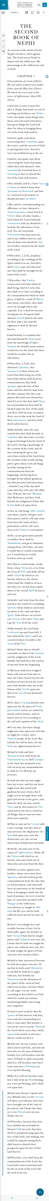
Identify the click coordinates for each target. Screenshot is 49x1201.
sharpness (36, 968)
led (40, 242)
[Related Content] (38, 12)
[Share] (3, 51)
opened (12, 1034)
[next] (37, 1198)
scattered (25, 529)
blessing (30, 1066)
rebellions (32, 141)
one (41, 807)
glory (28, 636)
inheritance (20, 420)
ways (10, 746)
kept (31, 339)
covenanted (14, 223)
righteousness (25, 852)
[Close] (3, 35)
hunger (12, 903)
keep (42, 401)
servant (40, 1097)
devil (40, 721)
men (10, 807)
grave (11, 615)
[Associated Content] (46, 76)
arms (10, 643)
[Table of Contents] (3, 12)
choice (11, 216)
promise (24, 367)
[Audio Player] (40, 1192)
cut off (22, 693)
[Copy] (3, 46)
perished (31, 198)
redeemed (13, 632)
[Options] (43, 12)
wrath (26, 689)
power (11, 1015)
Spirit (39, 1026)
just (12, 505)
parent (11, 607)
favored (12, 738)
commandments (16, 759)
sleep (24, 568)
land (29, 280)
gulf (32, 590)
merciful (12, 170)
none (16, 267)
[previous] (12, 1198)
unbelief (12, 437)
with (19, 1129)
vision (13, 187)
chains (18, 575)
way (19, 622)
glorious (12, 877)
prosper (12, 386)
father (40, 113)
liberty (39, 299)
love (23, 643)
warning (12, 174)
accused (18, 935)
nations (12, 346)
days (36, 619)
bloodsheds (14, 543)
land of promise (16, 212)
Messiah (37, 493)
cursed (20, 318)
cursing (26, 702)
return (15, 619)
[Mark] (3, 41)
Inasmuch (13, 755)
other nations (38, 511)
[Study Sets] (26, 12)
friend (22, 1112)
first (31, 1079)
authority (25, 939)
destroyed (27, 191)
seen (42, 183)
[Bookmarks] (32, 12)
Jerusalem (13, 191)
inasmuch (13, 371)
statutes (40, 653)
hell (23, 571)
